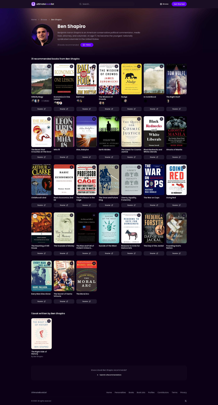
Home (34, 19)
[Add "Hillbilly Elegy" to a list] (49, 66)
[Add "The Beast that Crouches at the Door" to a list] (49, 119)
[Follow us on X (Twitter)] (186, 401)
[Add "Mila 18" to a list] (71, 119)
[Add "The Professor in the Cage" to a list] (94, 167)
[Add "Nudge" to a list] (139, 66)
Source (40, 109)
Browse (165, 4)
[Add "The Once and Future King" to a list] (116, 167)
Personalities (120, 392)
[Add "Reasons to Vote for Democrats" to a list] (139, 215)
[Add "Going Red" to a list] (184, 167)
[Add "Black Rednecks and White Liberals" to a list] (161, 119)
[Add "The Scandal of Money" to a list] (71, 215)
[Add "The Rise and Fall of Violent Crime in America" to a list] (94, 215)
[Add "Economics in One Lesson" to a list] (71, 66)
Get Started (179, 4)
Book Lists (141, 392)
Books (131, 392)
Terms (174, 392)
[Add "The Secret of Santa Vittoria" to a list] (71, 263)
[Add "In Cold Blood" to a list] (161, 66)
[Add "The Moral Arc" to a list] (94, 263)
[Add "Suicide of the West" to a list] (116, 215)
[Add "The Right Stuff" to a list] (184, 66)
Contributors (163, 392)
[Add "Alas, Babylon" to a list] (94, 119)
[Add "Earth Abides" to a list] (116, 119)
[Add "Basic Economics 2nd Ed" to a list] (71, 167)
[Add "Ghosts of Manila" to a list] (184, 119)
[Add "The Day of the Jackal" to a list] (161, 215)
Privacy (183, 392)
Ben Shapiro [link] (56, 19)
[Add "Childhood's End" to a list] (49, 167)
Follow (88, 45)
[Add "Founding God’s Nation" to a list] (184, 215)
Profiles (151, 392)
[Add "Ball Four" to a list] (94, 66)
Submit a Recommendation (110, 375)
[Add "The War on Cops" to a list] (161, 167)
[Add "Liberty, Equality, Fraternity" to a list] (139, 167)
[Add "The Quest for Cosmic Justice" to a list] (139, 119)
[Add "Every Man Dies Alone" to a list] (49, 263)
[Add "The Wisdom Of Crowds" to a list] (116, 66)
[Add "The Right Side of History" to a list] (49, 321)
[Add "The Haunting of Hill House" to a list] (49, 215)
